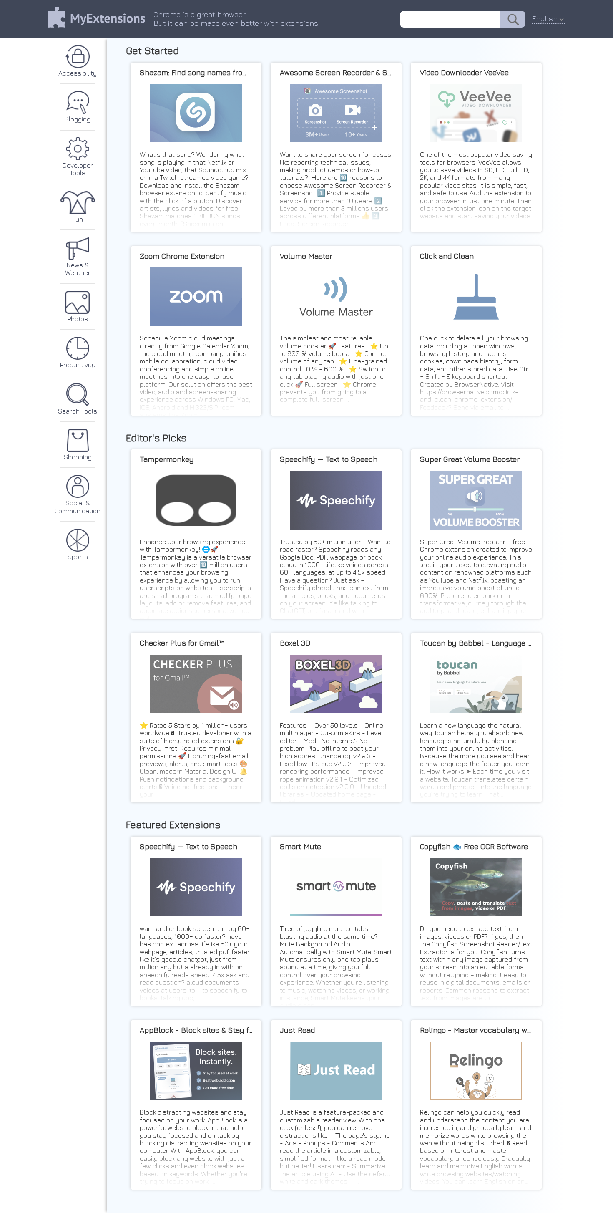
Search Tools (77, 411)
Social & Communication (77, 506)
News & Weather (77, 268)
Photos (78, 319)
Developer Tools (78, 169)
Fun (78, 219)
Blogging (77, 119)
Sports (78, 556)
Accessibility (77, 73)
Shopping (78, 457)
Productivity (77, 364)
